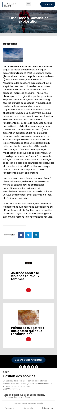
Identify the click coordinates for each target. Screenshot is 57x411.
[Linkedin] (32, 367)
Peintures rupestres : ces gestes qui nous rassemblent (27, 331)
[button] (28, 4)
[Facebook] (20, 367)
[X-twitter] (24, 367)
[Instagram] (28, 367)
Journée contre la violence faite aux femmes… (25, 276)
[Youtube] (36, 367)
